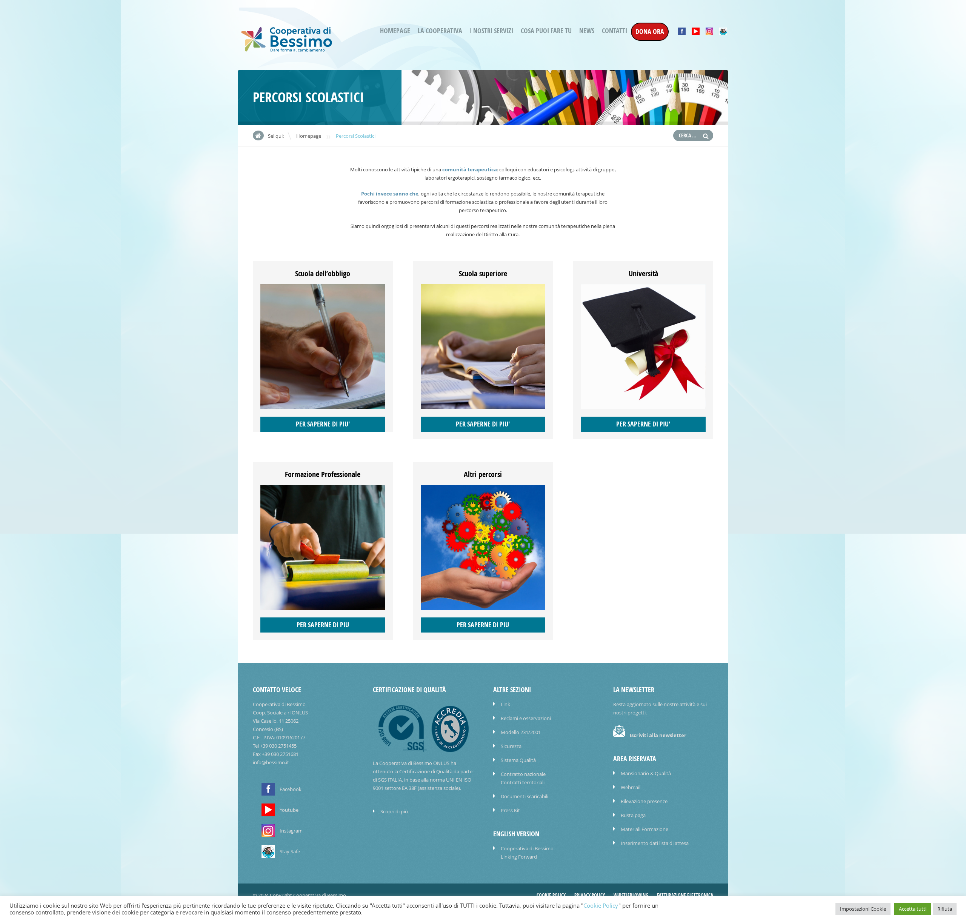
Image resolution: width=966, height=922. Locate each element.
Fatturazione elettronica (685, 895)
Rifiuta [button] (944, 908)
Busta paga (633, 815)
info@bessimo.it (271, 762)
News (586, 30)
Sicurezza (511, 746)
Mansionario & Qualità (646, 773)
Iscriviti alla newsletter (658, 735)
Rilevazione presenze (644, 801)
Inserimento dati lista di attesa (655, 843)
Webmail (630, 787)
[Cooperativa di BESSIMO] (287, 49)
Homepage (395, 30)
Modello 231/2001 (521, 732)
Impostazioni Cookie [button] (863, 908)
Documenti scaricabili (524, 796)
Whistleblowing (631, 895)
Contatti (614, 30)
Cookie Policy (551, 895)
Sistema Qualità (518, 760)
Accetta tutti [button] (912, 908)
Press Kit (510, 810)
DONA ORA (649, 31)
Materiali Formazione (644, 829)
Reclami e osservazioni (526, 718)
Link (505, 704)
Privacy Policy (589, 895)
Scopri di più (394, 811)
